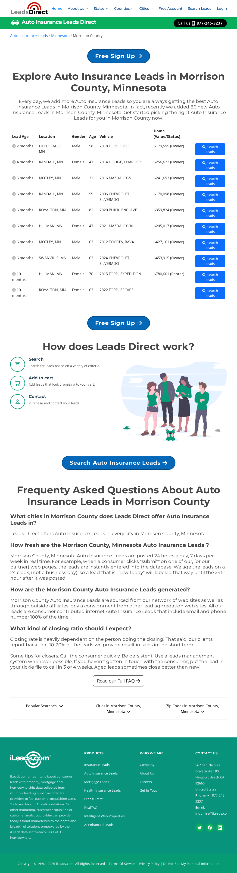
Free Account (170, 8)
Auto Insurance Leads (29, 35)
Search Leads (199, 8)
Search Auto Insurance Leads (116, 462)
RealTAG (90, 807)
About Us (147, 773)
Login (222, 8)
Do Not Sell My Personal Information (191, 863)
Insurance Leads (97, 764)
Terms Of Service (122, 863)
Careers (146, 782)
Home (56, 8)
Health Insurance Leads (102, 790)
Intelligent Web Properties (104, 816)
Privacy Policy (149, 863)
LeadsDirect (93, 799)
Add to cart (41, 378)
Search (36, 359)
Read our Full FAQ (116, 681)
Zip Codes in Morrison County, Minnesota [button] (192, 708)
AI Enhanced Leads (99, 824)
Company (147, 764)
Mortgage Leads (96, 782)
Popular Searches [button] (42, 705)
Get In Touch (149, 790)
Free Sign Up (116, 56)
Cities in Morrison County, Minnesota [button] (118, 708)
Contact (37, 396)
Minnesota (60, 35)
